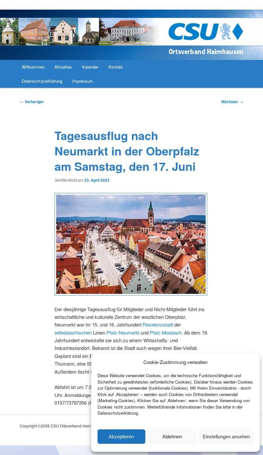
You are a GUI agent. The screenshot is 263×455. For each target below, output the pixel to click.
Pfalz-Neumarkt (123, 332)
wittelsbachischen (73, 332)
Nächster (232, 101)
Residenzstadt (158, 324)
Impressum (82, 81)
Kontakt (115, 67)
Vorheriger (32, 101)
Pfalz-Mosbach (166, 332)
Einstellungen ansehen (226, 436)
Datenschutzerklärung (42, 81)
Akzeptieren (121, 436)
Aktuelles (63, 67)
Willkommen (33, 67)
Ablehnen (172, 436)
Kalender (90, 67)
